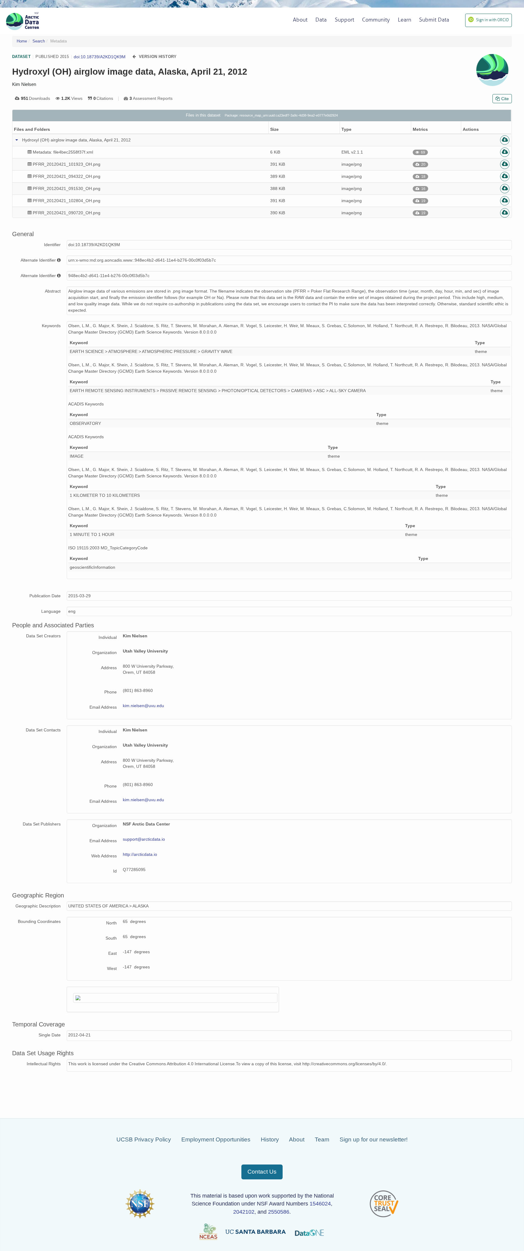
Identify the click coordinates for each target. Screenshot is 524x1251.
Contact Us (262, 1171)
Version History (158, 56)
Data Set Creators (43, 635)
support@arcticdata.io (144, 839)
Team (322, 1139)
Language (51, 611)
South (111, 938)
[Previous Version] (134, 56)
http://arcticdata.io (140, 854)
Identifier (52, 244)
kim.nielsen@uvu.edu (143, 705)
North (111, 922)
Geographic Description (38, 906)
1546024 (320, 1204)
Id (115, 871)
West (112, 968)
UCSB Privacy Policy (143, 1139)
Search (38, 41)
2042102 (243, 1212)
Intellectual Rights (44, 1063)
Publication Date (45, 595)
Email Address (103, 707)
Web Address (104, 855)
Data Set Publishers (42, 824)
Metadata (58, 41)
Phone (110, 692)
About (296, 1139)
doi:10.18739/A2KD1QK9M (100, 56)
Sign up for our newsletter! (374, 1139)
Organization (104, 652)
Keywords (51, 325)
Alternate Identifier (38, 260)
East (112, 953)
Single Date (50, 1034)
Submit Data (434, 19)
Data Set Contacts (43, 729)
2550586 (278, 1212)
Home (22, 41)
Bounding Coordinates (39, 921)
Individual (108, 637)
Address (109, 667)
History (270, 1139)
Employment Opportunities (215, 1139)
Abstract (53, 291)
